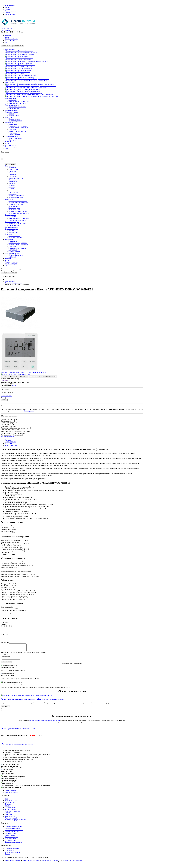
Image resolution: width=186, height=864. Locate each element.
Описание (8, 440)
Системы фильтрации (16, 138)
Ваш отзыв (4, 634)
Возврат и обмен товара (12, 811)
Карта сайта (8, 814)
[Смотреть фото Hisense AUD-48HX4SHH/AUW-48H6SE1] (15, 374)
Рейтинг (3, 624)
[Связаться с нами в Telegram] (13, 860)
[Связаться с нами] (50, 860)
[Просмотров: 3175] (1, 710)
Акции (7, 37)
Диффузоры (12, 129)
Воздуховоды (13, 133)
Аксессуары (30, 77)
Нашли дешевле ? (6, 396)
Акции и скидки (10, 809)
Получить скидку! (7, 392)
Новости (7, 854)
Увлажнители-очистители (17, 107)
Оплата (7, 7)
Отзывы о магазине (11, 39)
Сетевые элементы (15, 135)
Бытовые (11, 114)
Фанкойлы (28, 68)
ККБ (22, 73)
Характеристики (10, 442)
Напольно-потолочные (40, 61)
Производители (10, 816)
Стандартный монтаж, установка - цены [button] (19, 729)
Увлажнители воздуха (12, 831)
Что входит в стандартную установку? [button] (18, 744)
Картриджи (12, 140)
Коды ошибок (9, 850)
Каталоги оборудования (12, 852)
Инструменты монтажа (41, 79)
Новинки (8, 35)
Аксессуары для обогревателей (48, 96)
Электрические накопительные (19, 101)
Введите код (6, 656)
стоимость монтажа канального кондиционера (44, 720)
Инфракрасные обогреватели (46, 86)
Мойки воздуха (14, 108)
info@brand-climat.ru (7, 30)
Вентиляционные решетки (17, 131)
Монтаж (7, 9)
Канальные (29, 58)
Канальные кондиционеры (13, 842)
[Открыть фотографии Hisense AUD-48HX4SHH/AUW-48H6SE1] (24, 372)
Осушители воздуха (11, 837)
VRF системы (31, 75)
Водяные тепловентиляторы (45, 94)
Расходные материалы (40, 80)
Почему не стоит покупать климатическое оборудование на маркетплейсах (32, 699)
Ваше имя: (4, 622)
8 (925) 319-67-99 (6, 28)
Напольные (29, 63)
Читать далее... (29, 411)
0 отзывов (5, 380)
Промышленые (14, 115)
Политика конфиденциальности (15, 820)
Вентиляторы (13, 124)
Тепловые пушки (34, 91)
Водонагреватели (10, 838)
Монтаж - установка (11, 800)
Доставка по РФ (10, 5)
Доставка (8, 804)
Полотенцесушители (15, 121)
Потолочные (30, 65)
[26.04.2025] (1, 708)
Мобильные (30, 54)
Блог (6, 42)
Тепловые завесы (34, 89)
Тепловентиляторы (36, 93)
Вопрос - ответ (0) (11, 445)
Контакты (8, 12)
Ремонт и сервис (10, 14)
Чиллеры (27, 72)
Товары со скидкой (11, 818)
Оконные (27, 56)
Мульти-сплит (32, 52)
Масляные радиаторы (38, 87)
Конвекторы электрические (44, 84)
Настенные (29, 51)
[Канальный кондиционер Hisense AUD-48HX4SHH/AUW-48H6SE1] (20, 331)
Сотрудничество (10, 11)
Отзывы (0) (8, 443)
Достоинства (5, 642)
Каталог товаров (10, 164)
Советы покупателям (12, 848)
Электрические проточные (17, 103)
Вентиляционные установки (18, 126)
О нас (6, 799)
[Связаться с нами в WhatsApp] (32, 860)
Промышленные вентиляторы (18, 128)
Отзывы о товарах (11, 40)
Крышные (28, 70)
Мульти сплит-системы (12, 828)
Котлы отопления (14, 119)
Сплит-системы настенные (13, 826)
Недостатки (5, 651)
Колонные (28, 66)
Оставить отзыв (6, 662)
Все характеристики (7, 437)
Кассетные (28, 59)
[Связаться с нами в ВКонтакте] (72, 860)
